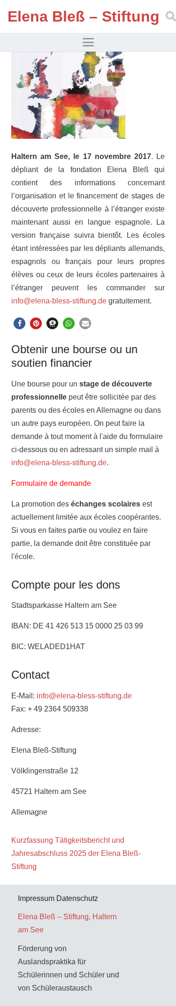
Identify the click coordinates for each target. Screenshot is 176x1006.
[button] (88, 42)
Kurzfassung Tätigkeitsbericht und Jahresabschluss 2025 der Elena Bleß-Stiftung (76, 853)
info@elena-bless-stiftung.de (59, 301)
